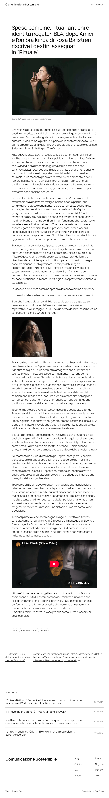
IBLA (15, 630)
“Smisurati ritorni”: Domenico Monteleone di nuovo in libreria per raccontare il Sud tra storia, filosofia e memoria (44, 702)
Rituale (41, 144)
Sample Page (97, 4)
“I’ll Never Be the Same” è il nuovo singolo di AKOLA (35, 711)
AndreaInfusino (26, 119)
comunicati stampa (43, 119)
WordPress (99, 791)
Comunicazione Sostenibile (22, 4)
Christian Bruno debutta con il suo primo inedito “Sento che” (17, 657)
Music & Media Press (28, 630)
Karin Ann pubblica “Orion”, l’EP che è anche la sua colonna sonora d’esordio (40, 733)
